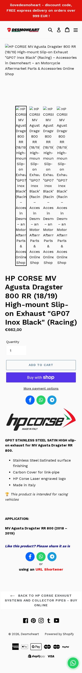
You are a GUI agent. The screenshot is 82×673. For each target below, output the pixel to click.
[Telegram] (51, 400)
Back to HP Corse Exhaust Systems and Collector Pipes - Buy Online (41, 600)
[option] (21, 186)
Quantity (12, 342)
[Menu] (75, 29)
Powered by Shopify (59, 634)
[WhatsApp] (41, 400)
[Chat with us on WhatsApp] (73, 662)
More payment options (41, 388)
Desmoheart (30, 634)
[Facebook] (30, 400)
